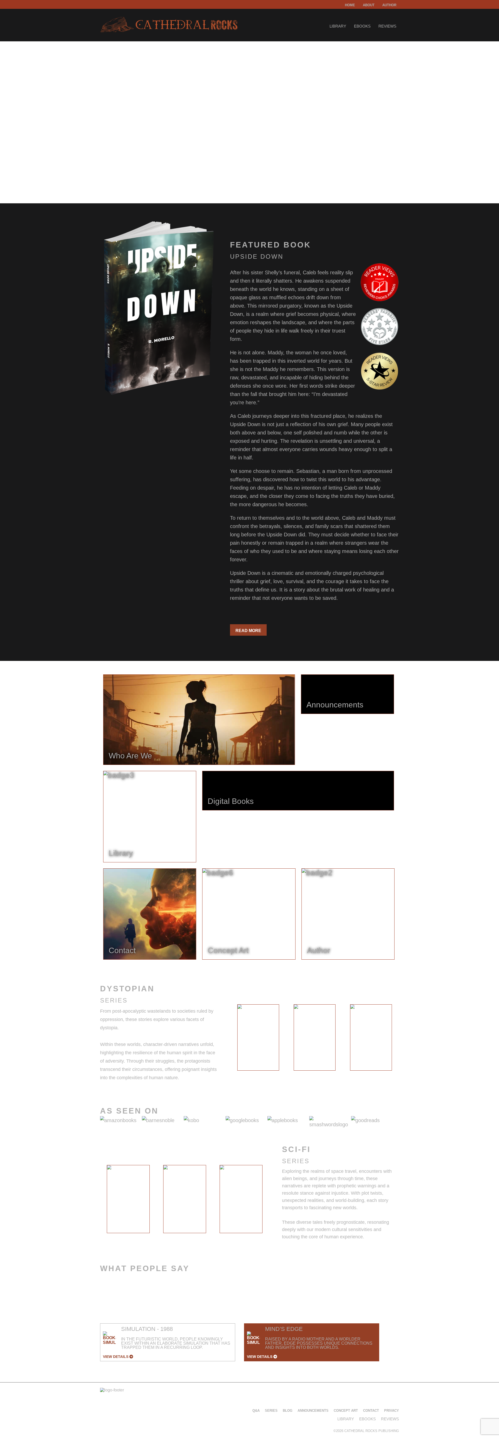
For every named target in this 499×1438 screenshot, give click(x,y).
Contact (371, 1411)
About (369, 5)
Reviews (387, 26)
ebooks (362, 26)
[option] (258, 1037)
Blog (287, 1411)
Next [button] (403, 1038)
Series (271, 1411)
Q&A (256, 1411)
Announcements (313, 1411)
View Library (121, 169)
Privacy (391, 1411)
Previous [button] (226, 1038)
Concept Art (346, 1411)
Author (389, 5)
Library (338, 26)
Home (350, 5)
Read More (248, 630)
